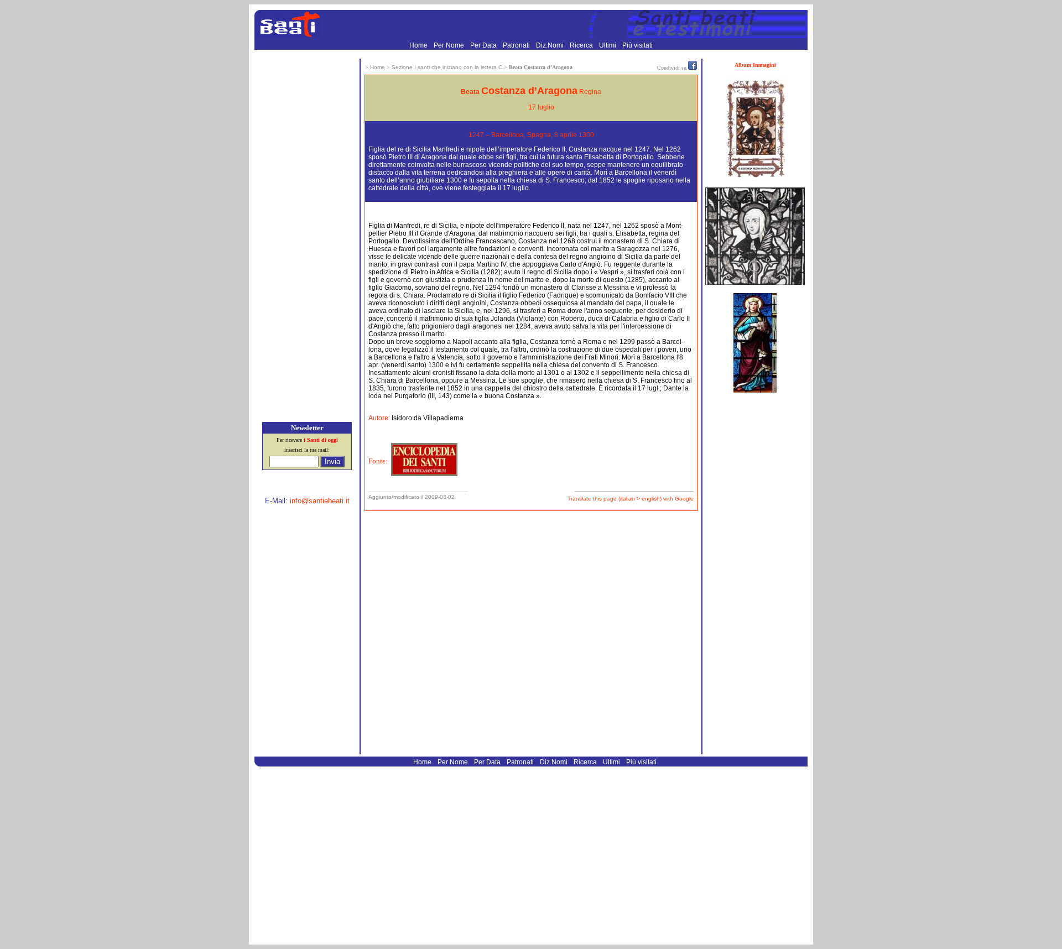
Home (419, 45)
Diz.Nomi (550, 45)
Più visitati (637, 45)
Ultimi (608, 45)
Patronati (517, 45)
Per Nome (450, 45)
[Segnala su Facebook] (692, 67)
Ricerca (582, 45)
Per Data (484, 45)
